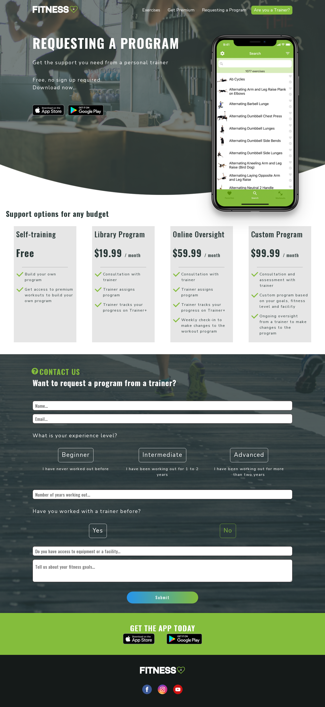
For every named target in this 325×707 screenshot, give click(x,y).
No (228, 531)
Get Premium (181, 10)
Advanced (249, 455)
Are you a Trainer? (272, 10)
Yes (98, 531)
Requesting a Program (224, 10)
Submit (162, 597)
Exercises (151, 10)
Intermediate (162, 455)
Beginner (76, 455)
